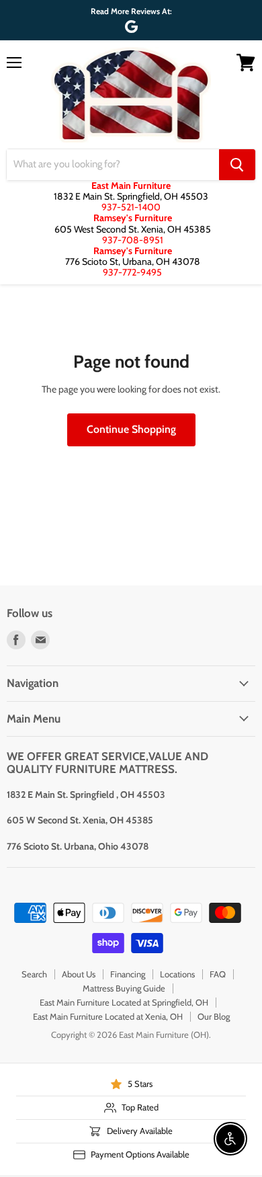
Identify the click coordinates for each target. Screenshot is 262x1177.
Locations (177, 974)
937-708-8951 (132, 240)
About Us (78, 974)
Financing (127, 974)
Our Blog (214, 1016)
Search (34, 974)
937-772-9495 (132, 272)
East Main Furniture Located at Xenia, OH (108, 1016)
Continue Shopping (131, 429)
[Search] (237, 164)
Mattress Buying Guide (124, 988)
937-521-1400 (131, 207)
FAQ (218, 974)
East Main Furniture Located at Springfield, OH (124, 1002)
